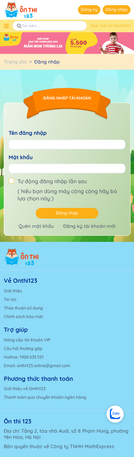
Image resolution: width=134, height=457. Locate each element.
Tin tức (10, 299)
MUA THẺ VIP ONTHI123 (110, 26)
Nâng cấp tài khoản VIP (27, 339)
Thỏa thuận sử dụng (23, 307)
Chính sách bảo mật (23, 316)
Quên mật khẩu (36, 226)
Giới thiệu (13, 290)
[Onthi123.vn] (20, 10)
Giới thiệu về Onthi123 (24, 388)
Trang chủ (15, 62)
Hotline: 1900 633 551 (24, 357)
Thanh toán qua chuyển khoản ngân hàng (45, 397)
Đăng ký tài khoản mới (89, 226)
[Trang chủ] (34, 257)
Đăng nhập (116, 9)
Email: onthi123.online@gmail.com (37, 365)
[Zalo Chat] (115, 414)
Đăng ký (89, 9)
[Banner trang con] (67, 43)
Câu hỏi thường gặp (23, 348)
